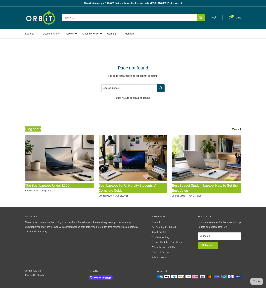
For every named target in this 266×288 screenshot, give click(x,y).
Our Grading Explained (163, 227)
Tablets (70, 33)
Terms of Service (160, 252)
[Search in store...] (161, 88)
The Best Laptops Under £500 (47, 185)
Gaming (111, 33)
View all (236, 129)
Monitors (129, 33)
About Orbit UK (159, 232)
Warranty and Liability (163, 247)
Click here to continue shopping (133, 97)
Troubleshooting (160, 237)
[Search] (201, 17)
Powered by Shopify (34, 275)
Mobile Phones (90, 33)
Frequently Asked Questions (166, 242)
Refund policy (158, 257)
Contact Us (157, 222)
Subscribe (207, 245)
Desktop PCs (50, 33)
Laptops (29, 33)
